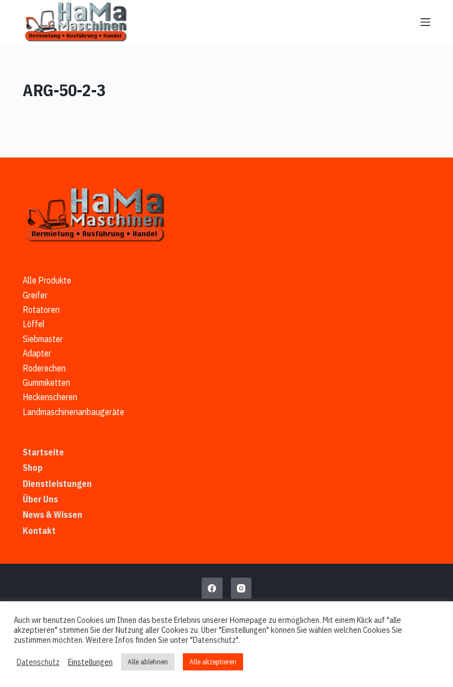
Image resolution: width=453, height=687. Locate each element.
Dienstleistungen (57, 483)
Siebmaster (43, 338)
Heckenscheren (50, 396)
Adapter (37, 353)
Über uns (40, 499)
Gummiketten (46, 382)
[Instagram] (241, 588)
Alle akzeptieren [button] (212, 662)
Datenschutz (38, 662)
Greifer (35, 295)
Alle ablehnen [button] (148, 662)
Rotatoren (41, 309)
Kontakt (39, 530)
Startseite (43, 452)
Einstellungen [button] (90, 662)
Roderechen (44, 368)
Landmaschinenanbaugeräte (73, 411)
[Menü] (425, 22)
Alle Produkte (47, 280)
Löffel (34, 323)
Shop (33, 467)
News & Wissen (52, 514)
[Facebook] (212, 588)
